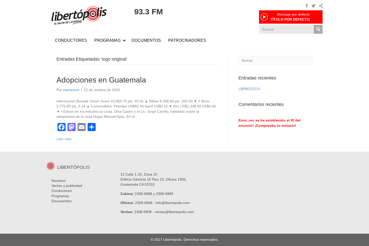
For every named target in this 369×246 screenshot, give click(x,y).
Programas (60, 196)
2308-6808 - (144, 212)
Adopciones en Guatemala (101, 80)
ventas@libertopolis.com (174, 212)
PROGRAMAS (107, 40)
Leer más (64, 139)
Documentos (61, 201)
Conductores (61, 191)
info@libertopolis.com (173, 203)
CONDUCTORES (71, 40)
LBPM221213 (249, 89)
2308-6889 (164, 194)
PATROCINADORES (187, 40)
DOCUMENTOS (146, 40)
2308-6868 (143, 203)
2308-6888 (143, 194)
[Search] (318, 29)
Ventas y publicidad (66, 186)
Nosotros (58, 181)
